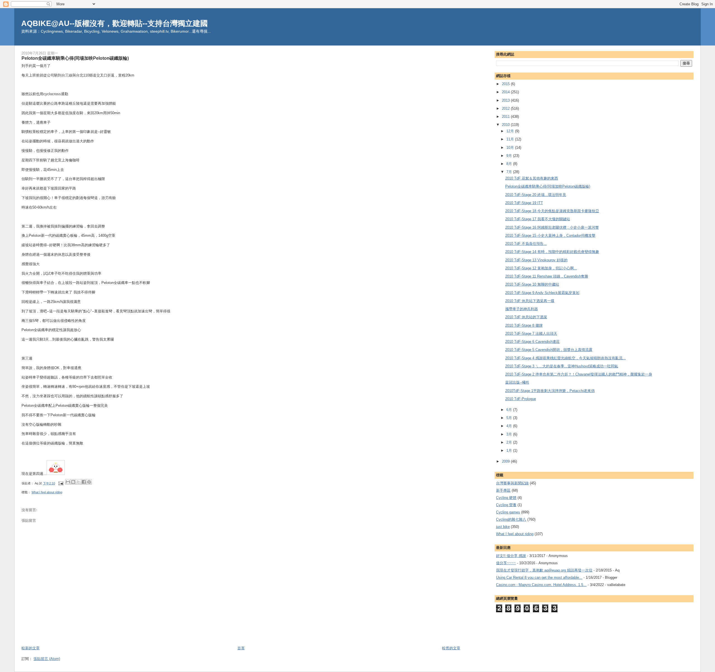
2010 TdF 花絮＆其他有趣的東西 (531, 178)
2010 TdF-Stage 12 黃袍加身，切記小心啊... (541, 268)
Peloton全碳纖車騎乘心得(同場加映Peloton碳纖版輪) (547, 186)
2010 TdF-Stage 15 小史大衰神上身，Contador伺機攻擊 (550, 235)
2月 (509, 442)
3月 (509, 434)
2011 (506, 116)
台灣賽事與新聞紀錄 (512, 483)
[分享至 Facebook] (84, 482)
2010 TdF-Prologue (520, 399)
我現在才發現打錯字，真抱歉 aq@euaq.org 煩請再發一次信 (544, 570)
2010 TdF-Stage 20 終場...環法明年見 (535, 195)
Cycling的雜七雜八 (511, 519)
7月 (509, 172)
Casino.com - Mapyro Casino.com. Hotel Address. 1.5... (541, 585)
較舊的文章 (451, 648)
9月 (509, 156)
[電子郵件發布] (61, 483)
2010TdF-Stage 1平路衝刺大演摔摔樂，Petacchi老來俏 (550, 391)
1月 (509, 450)
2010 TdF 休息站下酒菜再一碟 (529, 301)
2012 (506, 108)
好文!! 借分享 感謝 (511, 556)
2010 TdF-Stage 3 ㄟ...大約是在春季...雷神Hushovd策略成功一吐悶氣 (561, 366)
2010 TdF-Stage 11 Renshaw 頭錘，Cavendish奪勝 (546, 276)
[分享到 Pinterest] (89, 482)
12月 (510, 131)
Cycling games (508, 512)
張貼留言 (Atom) (47, 659)
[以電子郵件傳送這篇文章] (68, 482)
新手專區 (503, 490)
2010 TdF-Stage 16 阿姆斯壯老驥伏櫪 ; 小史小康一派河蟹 (552, 227)
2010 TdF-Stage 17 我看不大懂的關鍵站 (537, 219)
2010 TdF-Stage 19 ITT (524, 203)
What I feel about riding (47, 492)
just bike (503, 527)
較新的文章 (31, 648)
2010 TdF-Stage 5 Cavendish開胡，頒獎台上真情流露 (548, 350)
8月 (509, 164)
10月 (510, 147)
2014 (506, 92)
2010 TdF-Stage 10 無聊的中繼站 (532, 284)
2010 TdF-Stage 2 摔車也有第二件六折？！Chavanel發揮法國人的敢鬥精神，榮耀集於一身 (578, 374)
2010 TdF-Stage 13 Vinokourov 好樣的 (536, 260)
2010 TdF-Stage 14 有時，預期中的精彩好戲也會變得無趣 (552, 252)
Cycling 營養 (506, 505)
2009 (506, 461)
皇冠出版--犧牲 (517, 382)
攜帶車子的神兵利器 (521, 309)
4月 (509, 426)
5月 (509, 418)
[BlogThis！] (73, 482)
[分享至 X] (78, 482)
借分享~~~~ (506, 563)
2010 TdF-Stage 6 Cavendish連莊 (532, 341)
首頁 (241, 648)
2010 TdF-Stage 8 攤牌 (524, 325)
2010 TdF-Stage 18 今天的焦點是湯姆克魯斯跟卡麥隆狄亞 (552, 211)
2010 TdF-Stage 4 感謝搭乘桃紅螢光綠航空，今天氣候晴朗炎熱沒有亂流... (565, 358)
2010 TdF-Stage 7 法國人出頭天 (531, 333)
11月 (510, 139)
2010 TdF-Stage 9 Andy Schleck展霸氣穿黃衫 (542, 293)
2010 (506, 125)
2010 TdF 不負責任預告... (526, 243)
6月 (509, 410)
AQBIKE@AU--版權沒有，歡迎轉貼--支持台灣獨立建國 (114, 23)
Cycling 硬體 (506, 498)
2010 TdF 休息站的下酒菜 (526, 317)
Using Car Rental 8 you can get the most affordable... (539, 577)
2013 (506, 100)
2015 (506, 84)
